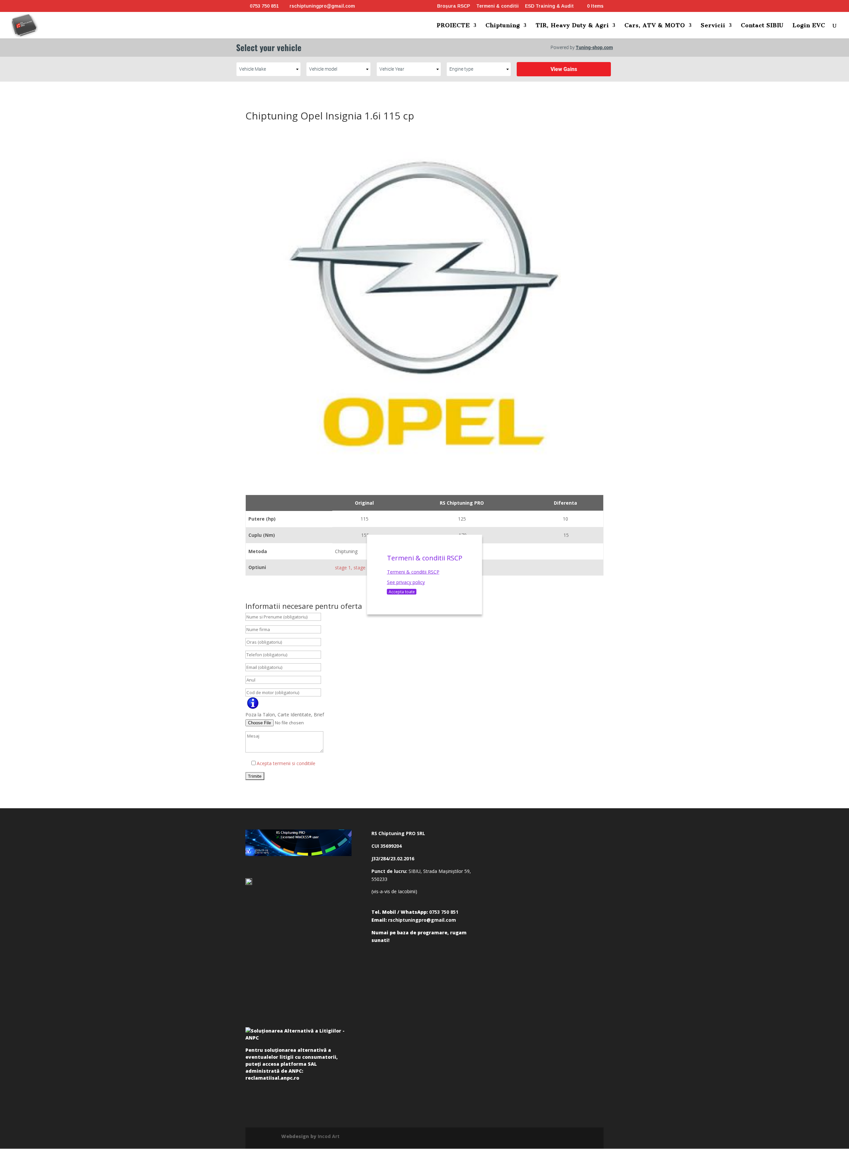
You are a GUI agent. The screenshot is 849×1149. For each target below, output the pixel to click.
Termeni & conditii (497, 6)
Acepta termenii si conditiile (286, 763)
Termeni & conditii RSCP (413, 571)
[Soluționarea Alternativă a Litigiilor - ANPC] (298, 1035)
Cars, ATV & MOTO (654, 26)
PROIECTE (453, 26)
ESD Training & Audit (549, 6)
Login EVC (809, 26)
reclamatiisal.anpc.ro (272, 1078)
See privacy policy (406, 582)
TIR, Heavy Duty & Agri (572, 26)
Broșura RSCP (453, 6)
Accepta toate (402, 592)
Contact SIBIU (762, 26)
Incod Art (329, 1136)
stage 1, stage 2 (352, 567)
